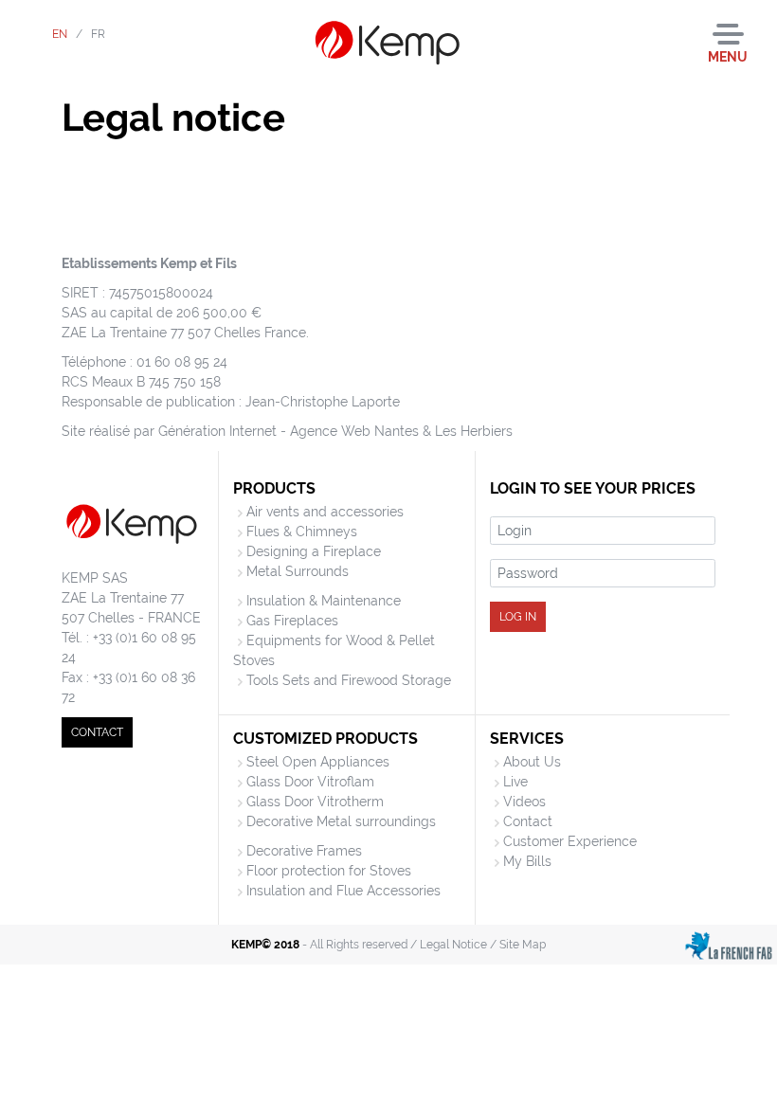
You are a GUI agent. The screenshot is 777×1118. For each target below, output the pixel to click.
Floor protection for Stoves (328, 870)
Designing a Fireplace (313, 551)
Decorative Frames (304, 850)
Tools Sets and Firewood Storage (348, 680)
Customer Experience (570, 841)
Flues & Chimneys (301, 531)
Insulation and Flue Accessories (343, 890)
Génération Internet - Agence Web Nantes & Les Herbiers (335, 431)
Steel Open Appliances (317, 761)
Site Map (522, 944)
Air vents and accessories (325, 511)
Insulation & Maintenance (323, 600)
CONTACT (97, 732)
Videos (524, 801)
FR (98, 34)
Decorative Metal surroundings (341, 821)
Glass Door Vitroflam (310, 781)
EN (59, 34)
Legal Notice (453, 944)
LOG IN (517, 616)
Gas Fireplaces (292, 620)
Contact (527, 821)
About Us (532, 761)
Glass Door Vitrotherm (315, 801)
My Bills (527, 861)
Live (515, 781)
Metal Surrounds (297, 571)
